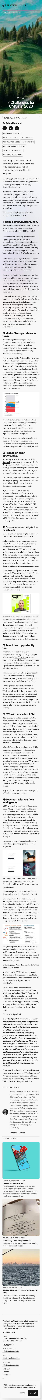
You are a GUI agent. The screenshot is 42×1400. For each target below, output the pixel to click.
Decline (22, 1393)
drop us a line (7, 327)
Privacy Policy (29, 1387)
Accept (33, 1393)
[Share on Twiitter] (4, 128)
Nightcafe (6, 847)
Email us (12, 1081)
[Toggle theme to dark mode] (25, 5)
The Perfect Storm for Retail (14, 544)
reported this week (27, 361)
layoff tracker (20, 657)
